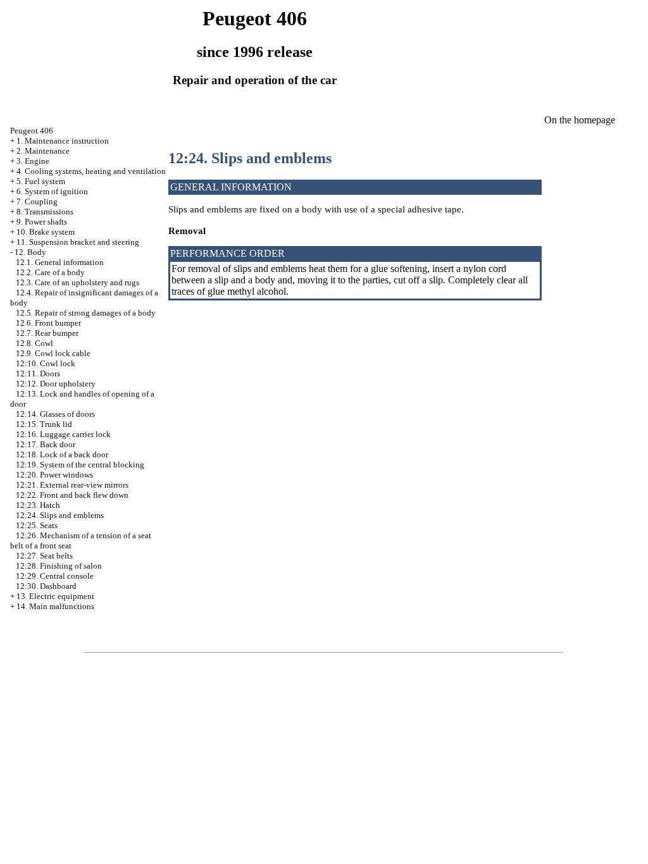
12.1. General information (60, 262)
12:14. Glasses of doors (55, 414)
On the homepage (579, 119)
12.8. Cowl (34, 343)
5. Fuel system (40, 181)
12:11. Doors (38, 373)
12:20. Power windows (54, 474)
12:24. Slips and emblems (60, 515)
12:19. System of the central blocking (80, 464)
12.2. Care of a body (50, 272)
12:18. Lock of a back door (62, 454)
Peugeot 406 (31, 130)
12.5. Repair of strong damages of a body (86, 313)
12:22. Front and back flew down (72, 495)
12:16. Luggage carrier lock (63, 434)
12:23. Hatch (38, 505)
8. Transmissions (44, 211)
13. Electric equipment (55, 596)
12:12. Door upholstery (56, 383)
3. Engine (32, 161)
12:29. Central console (55, 576)
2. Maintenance (43, 151)
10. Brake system (45, 232)
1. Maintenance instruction (62, 140)
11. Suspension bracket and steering (77, 242)
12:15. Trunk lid (44, 424)
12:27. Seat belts (44, 555)
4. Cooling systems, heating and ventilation (91, 171)
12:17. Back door (45, 444)
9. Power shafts (41, 221)
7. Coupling (37, 201)
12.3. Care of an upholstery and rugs (77, 282)
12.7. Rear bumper (47, 333)
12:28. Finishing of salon (59, 566)
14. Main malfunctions (55, 606)
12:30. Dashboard (46, 586)
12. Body (30, 252)
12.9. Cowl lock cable (53, 353)
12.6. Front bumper (48, 323)
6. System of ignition (52, 191)
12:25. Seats (37, 525)
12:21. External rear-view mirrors (72, 485)
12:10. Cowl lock (45, 363)
